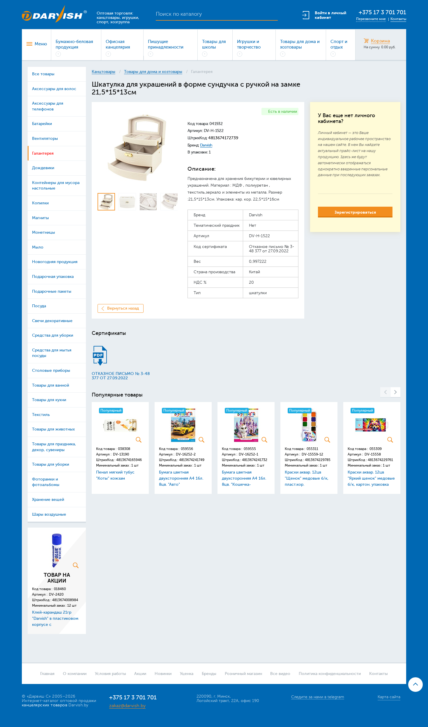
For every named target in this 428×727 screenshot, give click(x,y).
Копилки (40, 203)
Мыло (37, 247)
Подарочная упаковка (53, 276)
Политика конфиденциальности (330, 673)
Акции (140, 673)
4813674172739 (223, 138)
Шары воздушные (49, 514)
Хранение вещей (48, 499)
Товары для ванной (50, 385)
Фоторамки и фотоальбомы (45, 482)
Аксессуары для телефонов (47, 106)
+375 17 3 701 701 (382, 12)
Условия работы (110, 673)
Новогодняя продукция (54, 262)
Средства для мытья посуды (51, 353)
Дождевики (43, 168)
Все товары (43, 74)
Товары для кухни (49, 400)
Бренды (209, 673)
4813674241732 (254, 460)
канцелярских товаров (44, 705)
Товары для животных (53, 429)
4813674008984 (65, 600)
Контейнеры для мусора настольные (55, 186)
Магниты (40, 218)
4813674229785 (317, 460)
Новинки (163, 673)
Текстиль (41, 414)
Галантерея (43, 153)
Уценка (186, 673)
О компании (74, 673)
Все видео (280, 673)
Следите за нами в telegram (317, 697)
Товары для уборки (50, 464)
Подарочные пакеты (51, 291)
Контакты (398, 19)
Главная (47, 673)
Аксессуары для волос (54, 89)
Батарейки (42, 124)
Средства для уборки (52, 335)
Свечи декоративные (52, 321)
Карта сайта (389, 697)
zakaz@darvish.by (127, 705)
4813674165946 (129, 460)
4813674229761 (380, 460)
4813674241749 (191, 460)
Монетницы (43, 232)
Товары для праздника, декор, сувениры (54, 447)
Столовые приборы (51, 370)
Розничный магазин (243, 673)
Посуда (39, 306)
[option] (138, 148)
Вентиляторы (45, 138)
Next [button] (395, 392)
